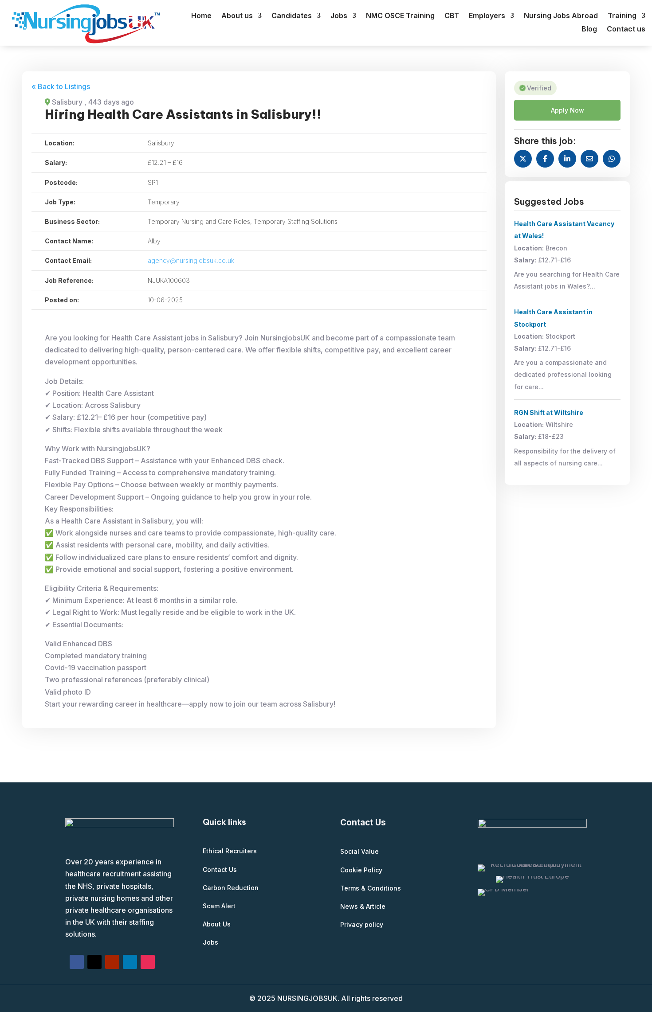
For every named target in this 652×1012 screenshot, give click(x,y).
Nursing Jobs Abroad (561, 16)
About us (237, 16)
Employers (487, 16)
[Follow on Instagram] (148, 962)
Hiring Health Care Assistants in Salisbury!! (183, 114)
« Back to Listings (60, 86)
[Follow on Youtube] (112, 962)
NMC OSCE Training (400, 16)
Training (622, 16)
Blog (589, 29)
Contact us (626, 29)
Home (201, 16)
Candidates (291, 16)
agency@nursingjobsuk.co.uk (191, 260)
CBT (451, 16)
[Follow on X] (94, 962)
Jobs (338, 16)
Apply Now (567, 110)
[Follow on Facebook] (77, 962)
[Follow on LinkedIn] (130, 962)
